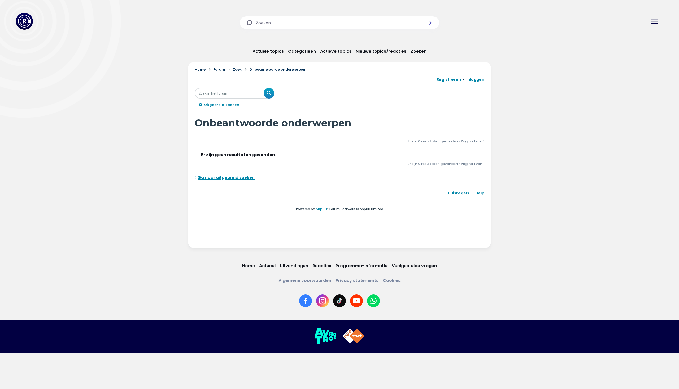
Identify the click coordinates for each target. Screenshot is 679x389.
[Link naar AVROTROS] (325, 336)
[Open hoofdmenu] (654, 21)
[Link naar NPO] (353, 336)
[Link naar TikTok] (339, 300)
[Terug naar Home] (24, 21)
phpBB (321, 209)
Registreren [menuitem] (449, 79)
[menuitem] (458, 193)
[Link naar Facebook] (305, 300)
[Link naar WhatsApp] (373, 300)
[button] (429, 22)
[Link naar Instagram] (322, 300)
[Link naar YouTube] (356, 300)
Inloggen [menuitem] (475, 79)
